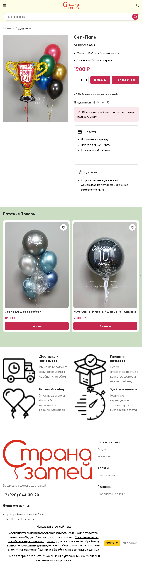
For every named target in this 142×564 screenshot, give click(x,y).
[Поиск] (135, 17)
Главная (9, 28)
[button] (37, 326)
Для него (24, 28)
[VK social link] (103, 102)
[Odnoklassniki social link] (94, 102)
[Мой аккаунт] (137, 5)
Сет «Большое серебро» (23, 311)
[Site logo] (71, 5)
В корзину (100, 79)
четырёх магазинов (114, 185)
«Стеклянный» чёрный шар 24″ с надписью (104, 311)
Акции (101, 449)
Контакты (104, 456)
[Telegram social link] (108, 102)
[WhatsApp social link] (98, 102)
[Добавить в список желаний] (63, 227)
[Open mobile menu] (4, 5)
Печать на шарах (109, 475)
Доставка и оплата (111, 494)
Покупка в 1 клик (125, 79)
